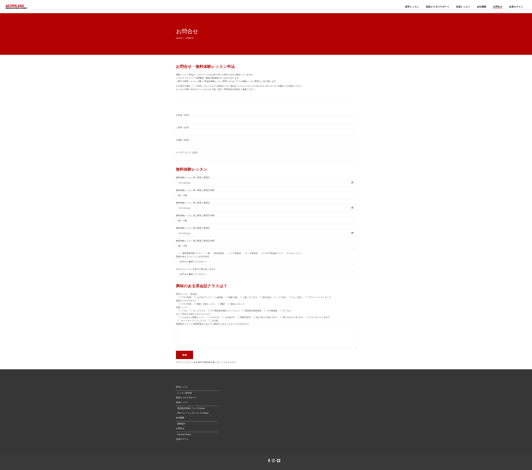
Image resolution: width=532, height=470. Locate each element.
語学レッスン (182, 386)
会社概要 (180, 417)
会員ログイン (182, 439)
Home (179, 37)
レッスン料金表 (184, 392)
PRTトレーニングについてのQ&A (193, 412)
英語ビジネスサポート (186, 397)
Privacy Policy (184, 434)
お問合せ (180, 428)
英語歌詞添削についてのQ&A (191, 408)
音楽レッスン (182, 402)
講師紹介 (181, 423)
